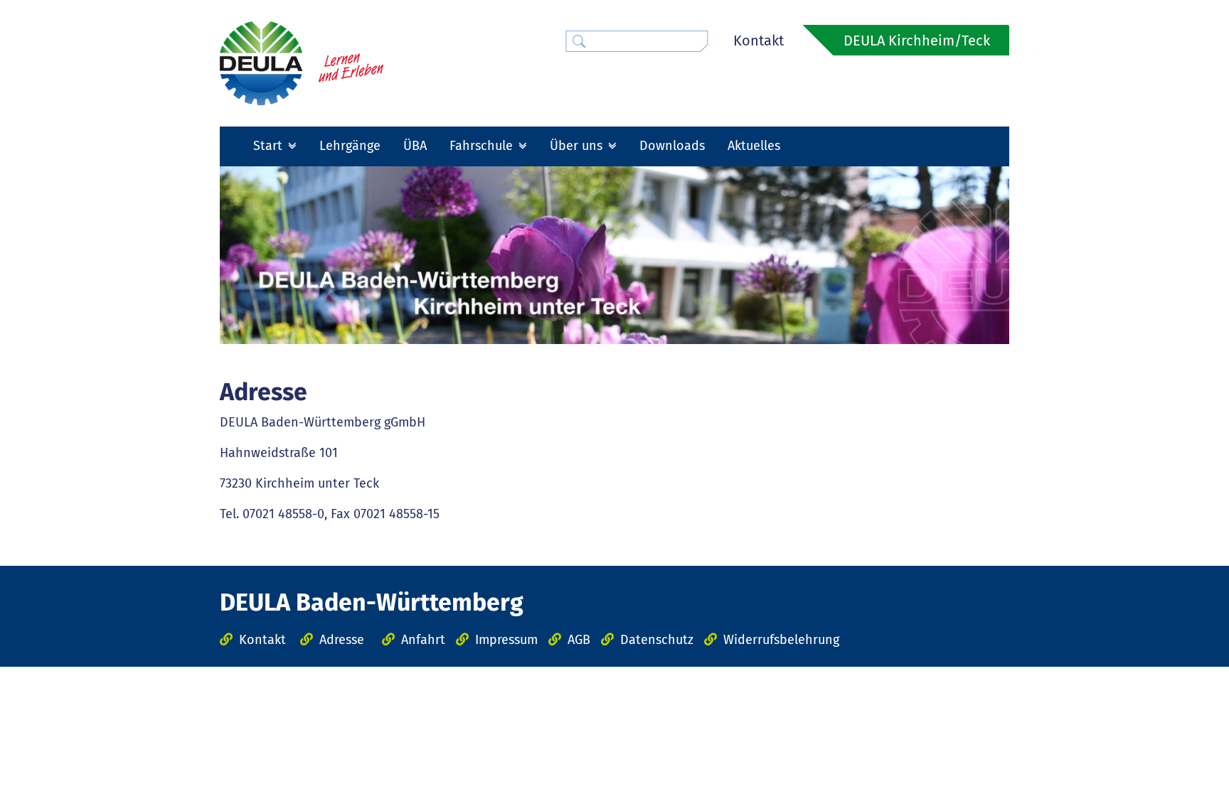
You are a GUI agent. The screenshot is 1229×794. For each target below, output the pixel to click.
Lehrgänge (350, 146)
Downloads (672, 146)
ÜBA (415, 146)
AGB (579, 640)
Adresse (341, 640)
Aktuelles (754, 146)
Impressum (506, 640)
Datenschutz (656, 640)
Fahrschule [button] (482, 146)
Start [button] (269, 146)
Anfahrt (423, 640)
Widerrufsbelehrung (781, 640)
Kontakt (758, 40)
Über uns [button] (578, 146)
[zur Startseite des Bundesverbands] (301, 62)
